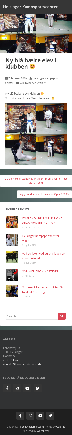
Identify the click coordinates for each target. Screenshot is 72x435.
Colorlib (60, 426)
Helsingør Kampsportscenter (30, 6)
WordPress (43, 431)
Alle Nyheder (28, 83)
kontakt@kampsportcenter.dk (22, 364)
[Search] (62, 316)
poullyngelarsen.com (32, 426)
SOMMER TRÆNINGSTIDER (40, 271)
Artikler (41, 83)
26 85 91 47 (10, 360)
